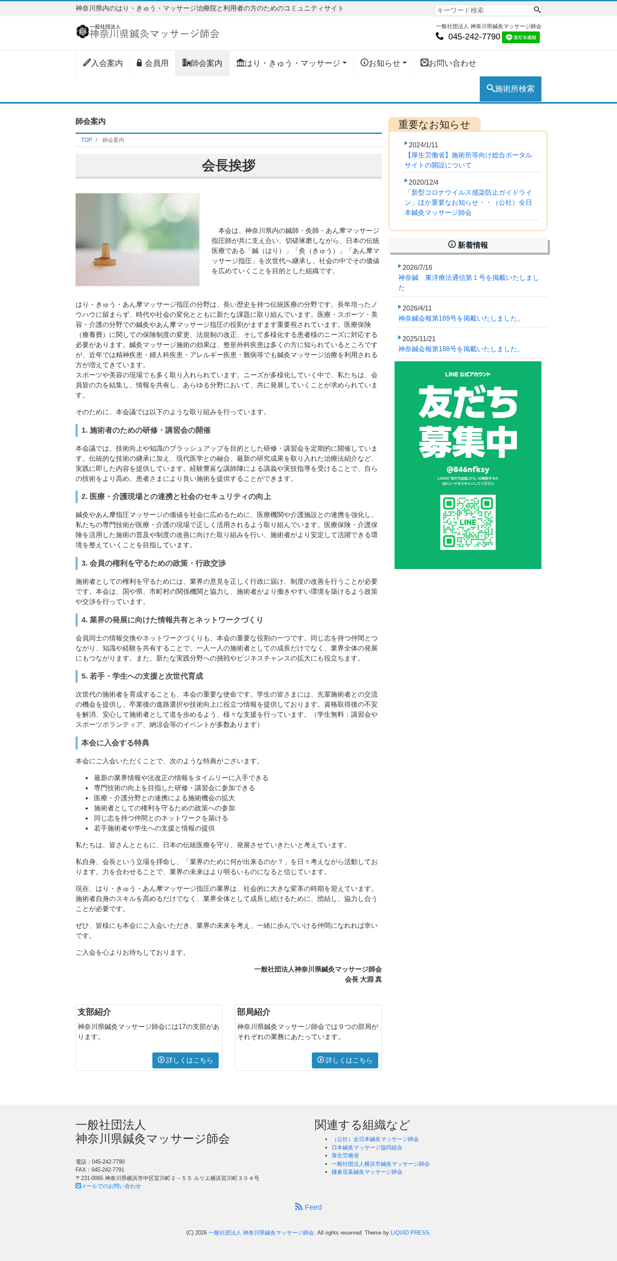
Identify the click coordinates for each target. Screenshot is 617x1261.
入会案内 (107, 63)
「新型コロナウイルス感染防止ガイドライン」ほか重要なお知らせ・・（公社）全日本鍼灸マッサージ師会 (468, 202)
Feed (312, 1207)
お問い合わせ (452, 63)
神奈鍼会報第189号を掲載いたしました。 (461, 318)
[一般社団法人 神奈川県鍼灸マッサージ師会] (148, 30)
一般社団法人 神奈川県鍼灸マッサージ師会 (261, 1233)
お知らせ (384, 63)
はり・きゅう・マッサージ (292, 63)
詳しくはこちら (189, 1060)
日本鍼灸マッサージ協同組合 (367, 1147)
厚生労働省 (345, 1155)
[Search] (537, 10)
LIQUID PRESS (410, 1233)
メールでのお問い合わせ (111, 1186)
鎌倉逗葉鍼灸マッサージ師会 (367, 1172)
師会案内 (206, 63)
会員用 (157, 63)
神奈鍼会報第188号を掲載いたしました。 (461, 348)
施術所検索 (515, 88)
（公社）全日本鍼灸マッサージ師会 (375, 1139)
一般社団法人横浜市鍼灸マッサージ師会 (381, 1164)
